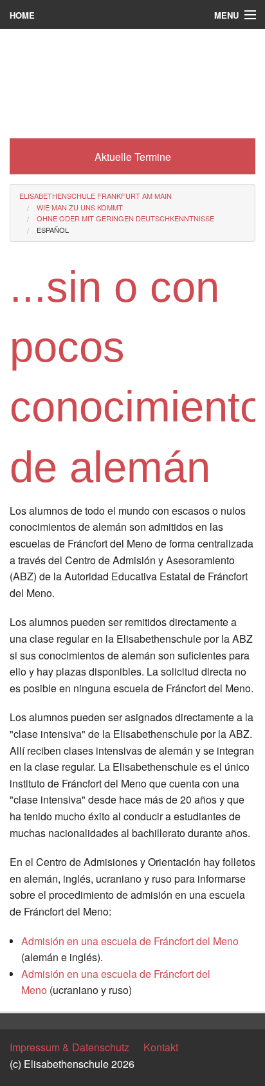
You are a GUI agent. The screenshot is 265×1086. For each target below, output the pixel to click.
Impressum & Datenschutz (69, 1047)
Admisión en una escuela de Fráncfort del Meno (130, 941)
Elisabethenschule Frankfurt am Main (95, 195)
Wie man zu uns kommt (80, 207)
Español (53, 230)
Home (22, 15)
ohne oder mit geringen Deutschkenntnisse (125, 218)
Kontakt (160, 1047)
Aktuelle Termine (133, 156)
